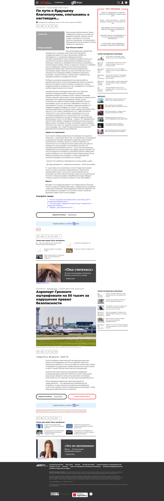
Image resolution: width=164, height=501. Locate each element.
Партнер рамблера (65, 494)
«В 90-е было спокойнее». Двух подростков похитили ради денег (116, 57)
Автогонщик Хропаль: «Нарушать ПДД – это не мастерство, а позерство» (54, 256)
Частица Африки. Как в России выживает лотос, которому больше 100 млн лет (116, 89)
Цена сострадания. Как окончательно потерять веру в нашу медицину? (49, 243)
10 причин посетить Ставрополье (84, 249)
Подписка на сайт (54, 466)
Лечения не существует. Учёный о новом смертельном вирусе (116, 300)
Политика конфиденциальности (113, 466)
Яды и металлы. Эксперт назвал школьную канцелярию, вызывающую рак (115, 320)
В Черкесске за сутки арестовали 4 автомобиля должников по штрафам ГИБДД (54, 432)
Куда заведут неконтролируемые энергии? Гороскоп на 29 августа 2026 (113, 29)
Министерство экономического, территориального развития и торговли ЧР (59, 347)
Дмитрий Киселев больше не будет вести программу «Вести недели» (115, 130)
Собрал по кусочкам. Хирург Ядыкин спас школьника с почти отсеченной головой (117, 326)
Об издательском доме (56, 464)
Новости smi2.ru (42, 283)
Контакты (65, 466)
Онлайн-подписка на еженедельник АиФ (109, 464)
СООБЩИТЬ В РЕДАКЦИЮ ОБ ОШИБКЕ (59, 468)
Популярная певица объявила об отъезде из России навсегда (114, 124)
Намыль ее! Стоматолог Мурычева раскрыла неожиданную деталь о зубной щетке (116, 76)
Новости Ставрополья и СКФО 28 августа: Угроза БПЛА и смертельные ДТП (113, 14)
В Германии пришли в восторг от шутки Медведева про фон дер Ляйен (116, 118)
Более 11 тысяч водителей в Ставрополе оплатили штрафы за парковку (54, 426)
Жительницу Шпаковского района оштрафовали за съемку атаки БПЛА (83, 426)
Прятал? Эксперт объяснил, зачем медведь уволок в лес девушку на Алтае (116, 295)
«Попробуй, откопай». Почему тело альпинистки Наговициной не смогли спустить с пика (116, 307)
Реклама (77, 464)
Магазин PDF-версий (88, 464)
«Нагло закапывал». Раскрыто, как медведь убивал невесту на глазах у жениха (116, 314)
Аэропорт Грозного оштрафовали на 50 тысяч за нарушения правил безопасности (113, 37)
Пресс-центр (69, 464)
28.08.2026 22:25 (41, 288)
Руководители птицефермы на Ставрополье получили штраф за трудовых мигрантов (84, 432)
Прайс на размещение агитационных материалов (85, 466)
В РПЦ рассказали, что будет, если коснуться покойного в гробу (115, 112)
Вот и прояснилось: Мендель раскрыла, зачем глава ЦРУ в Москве (116, 105)
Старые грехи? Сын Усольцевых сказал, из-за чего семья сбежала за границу (116, 70)
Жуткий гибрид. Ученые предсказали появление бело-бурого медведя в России (117, 83)
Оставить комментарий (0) (82, 396)
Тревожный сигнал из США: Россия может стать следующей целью (115, 99)
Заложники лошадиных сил (82, 243)
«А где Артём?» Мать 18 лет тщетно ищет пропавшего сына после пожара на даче (116, 64)
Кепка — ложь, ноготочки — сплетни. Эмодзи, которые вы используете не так (113, 21)
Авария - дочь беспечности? (61, 207)
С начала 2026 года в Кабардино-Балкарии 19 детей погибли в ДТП (113, 44)
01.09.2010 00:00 (40, 7)
